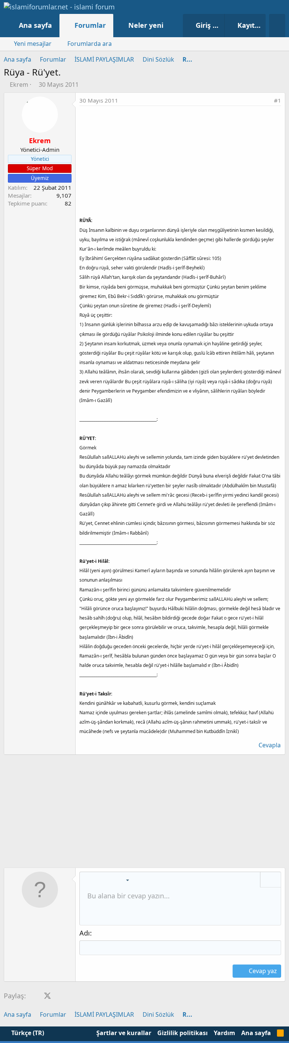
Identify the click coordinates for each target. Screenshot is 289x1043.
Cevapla (270, 745)
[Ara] (277, 25)
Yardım (224, 1033)
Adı (84, 932)
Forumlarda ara (89, 43)
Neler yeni (145, 25)
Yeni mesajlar (33, 43)
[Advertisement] (180, 162)
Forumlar (90, 25)
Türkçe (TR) (27, 1033)
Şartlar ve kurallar (123, 1033)
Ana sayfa (35, 25)
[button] (171, 25)
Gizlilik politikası (182, 1033)
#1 (277, 100)
